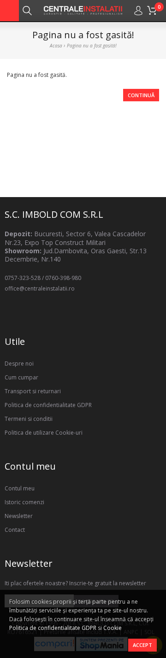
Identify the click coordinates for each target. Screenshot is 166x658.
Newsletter (19, 516)
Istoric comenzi (24, 502)
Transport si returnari (33, 391)
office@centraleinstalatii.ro (40, 288)
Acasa (56, 45)
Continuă (141, 95)
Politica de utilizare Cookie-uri (44, 433)
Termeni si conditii (29, 419)
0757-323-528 (23, 278)
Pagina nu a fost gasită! (92, 45)
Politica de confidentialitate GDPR (52, 628)
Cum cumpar (21, 377)
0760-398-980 (63, 278)
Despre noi (19, 363)
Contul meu (20, 488)
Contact (15, 530)
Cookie (112, 628)
